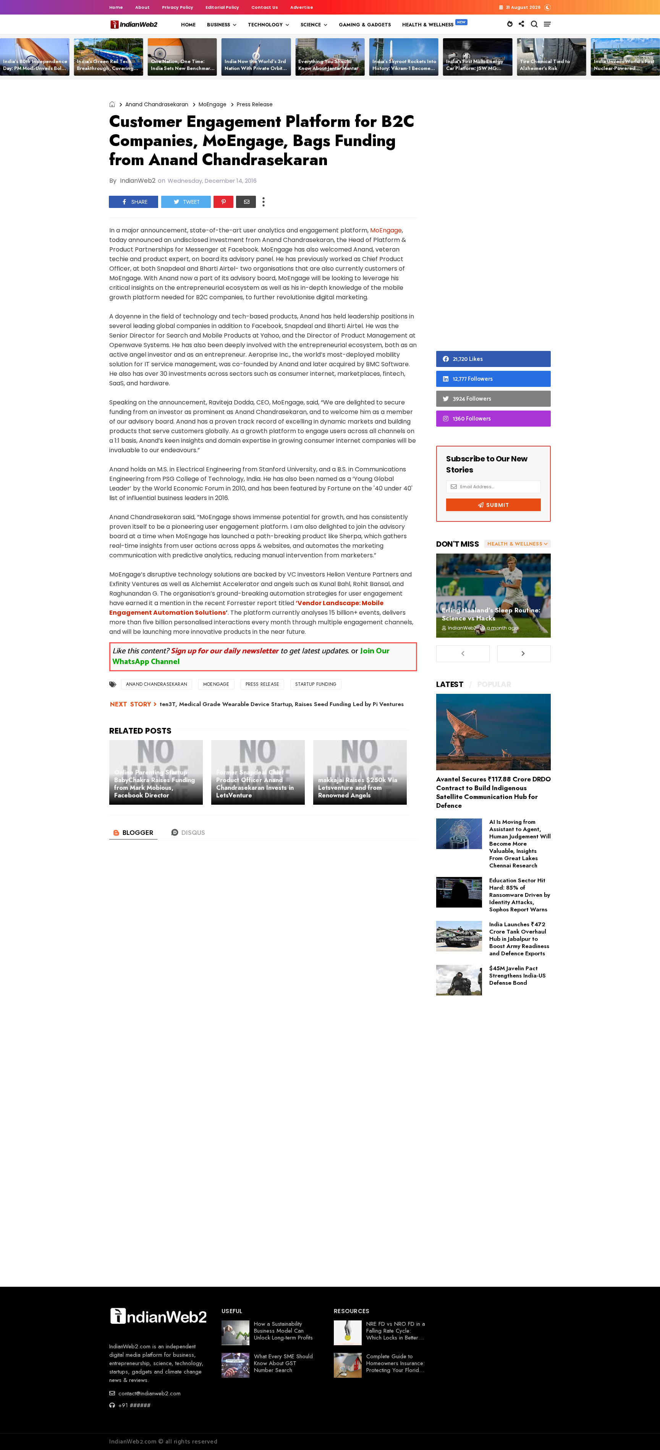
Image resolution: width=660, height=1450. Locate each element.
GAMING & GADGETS (365, 24)
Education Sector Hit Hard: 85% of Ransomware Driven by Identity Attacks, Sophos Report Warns (519, 895)
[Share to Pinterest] (223, 202)
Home (116, 7)
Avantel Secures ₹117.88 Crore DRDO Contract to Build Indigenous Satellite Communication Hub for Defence (493, 792)
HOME (188, 24)
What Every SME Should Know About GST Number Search (283, 1363)
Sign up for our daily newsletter (224, 651)
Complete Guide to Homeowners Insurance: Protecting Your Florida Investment (395, 1366)
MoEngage (212, 104)
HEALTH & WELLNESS (427, 24)
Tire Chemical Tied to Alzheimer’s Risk (545, 65)
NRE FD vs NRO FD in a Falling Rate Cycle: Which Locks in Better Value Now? (395, 1334)
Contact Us (264, 7)
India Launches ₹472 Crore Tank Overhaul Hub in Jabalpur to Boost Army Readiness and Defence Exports (519, 939)
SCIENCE (311, 24)
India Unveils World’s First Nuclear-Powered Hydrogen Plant (624, 68)
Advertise (301, 7)
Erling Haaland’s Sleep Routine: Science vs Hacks (491, 614)
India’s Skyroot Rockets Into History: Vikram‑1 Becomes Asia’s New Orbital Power (404, 68)
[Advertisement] (493, 217)
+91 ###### (133, 1405)
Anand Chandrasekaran (156, 104)
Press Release (255, 104)
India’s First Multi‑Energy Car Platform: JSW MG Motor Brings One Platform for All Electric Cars (477, 72)
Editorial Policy (222, 7)
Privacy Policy (177, 7)
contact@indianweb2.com (148, 1393)
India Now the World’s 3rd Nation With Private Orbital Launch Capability (255, 68)
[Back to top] (641, 1432)
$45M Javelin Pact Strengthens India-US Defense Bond (517, 975)
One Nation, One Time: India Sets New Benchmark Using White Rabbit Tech (182, 68)
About (142, 7)
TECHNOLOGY (265, 24)
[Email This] (246, 202)
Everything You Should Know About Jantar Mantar (328, 65)
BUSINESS (218, 24)
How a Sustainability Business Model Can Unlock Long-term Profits (283, 1331)
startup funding (315, 684)
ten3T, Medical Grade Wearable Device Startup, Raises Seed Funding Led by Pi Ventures (282, 704)
